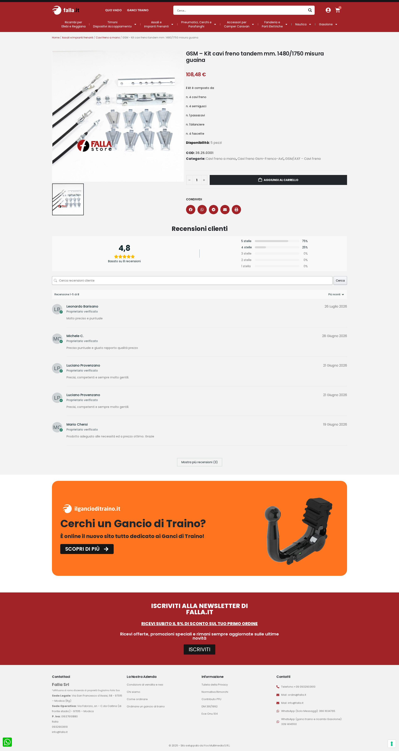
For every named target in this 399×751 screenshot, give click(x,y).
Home (55, 37)
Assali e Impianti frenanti (77, 37)
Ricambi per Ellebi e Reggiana (74, 24)
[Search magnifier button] (310, 10)
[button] (190, 209)
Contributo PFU (211, 699)
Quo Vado (113, 10)
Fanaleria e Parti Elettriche (272, 24)
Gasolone (326, 24)
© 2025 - (174, 745)
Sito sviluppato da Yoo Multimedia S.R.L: (205, 745)
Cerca (340, 280)
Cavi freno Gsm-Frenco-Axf (260, 158)
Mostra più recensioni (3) (199, 462)
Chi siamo (133, 692)
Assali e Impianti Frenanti (156, 24)
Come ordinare (137, 699)
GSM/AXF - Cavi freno (303, 158)
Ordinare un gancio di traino (146, 706)
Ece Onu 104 (210, 714)
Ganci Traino (138, 10)
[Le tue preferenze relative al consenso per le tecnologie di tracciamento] (392, 744)
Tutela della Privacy (215, 685)
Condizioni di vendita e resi (145, 685)
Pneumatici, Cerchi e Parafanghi (196, 24)
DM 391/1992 (210, 706)
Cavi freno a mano (108, 37)
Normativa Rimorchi (215, 692)
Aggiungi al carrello (281, 180)
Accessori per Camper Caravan (236, 24)
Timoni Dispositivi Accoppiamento (112, 24)
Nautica (301, 24)
